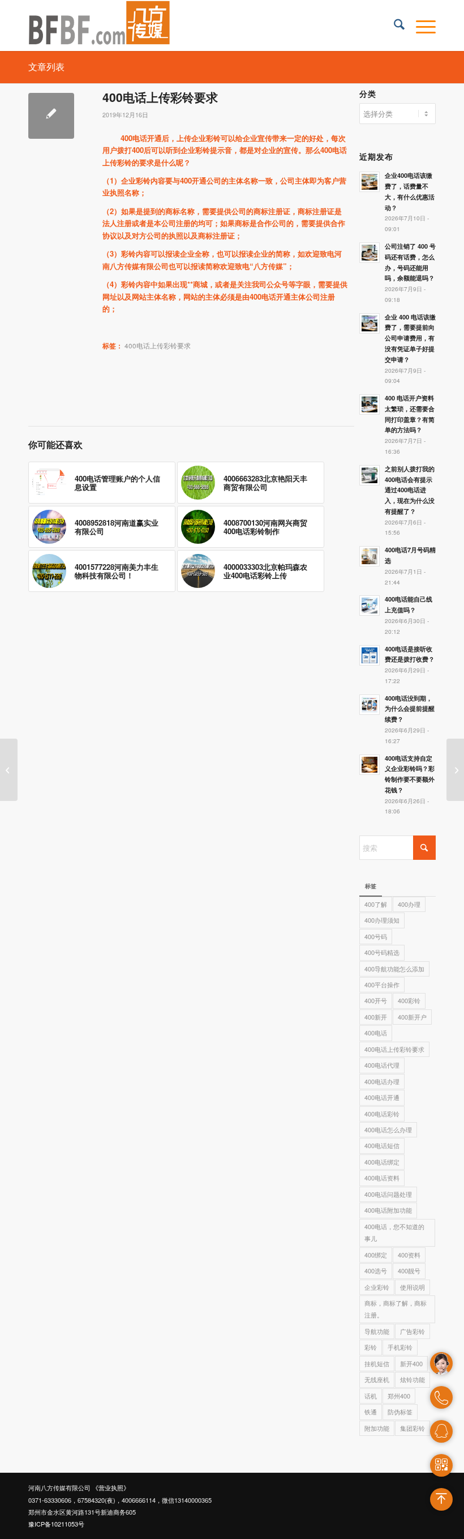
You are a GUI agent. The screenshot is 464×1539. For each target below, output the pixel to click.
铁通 (370, 1411)
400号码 (375, 936)
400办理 (409, 904)
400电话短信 (381, 1145)
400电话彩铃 (381, 1113)
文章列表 (46, 66)
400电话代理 (381, 1064)
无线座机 (376, 1379)
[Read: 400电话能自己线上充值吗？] (369, 605)
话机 (370, 1395)
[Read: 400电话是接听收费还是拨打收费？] (369, 655)
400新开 (375, 1016)
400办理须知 (381, 919)
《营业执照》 (111, 1487)
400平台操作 (381, 984)
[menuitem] (394, 25)
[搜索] (394, 25)
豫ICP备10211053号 (56, 1523)
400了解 (375, 904)
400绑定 (375, 1254)
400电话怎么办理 (388, 1129)
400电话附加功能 (388, 1209)
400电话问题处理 (388, 1194)
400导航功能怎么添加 (394, 968)
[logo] (99, 25)
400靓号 (409, 1270)
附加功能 (376, 1428)
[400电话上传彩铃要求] (51, 116)
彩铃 (370, 1347)
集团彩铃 (412, 1428)
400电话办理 (381, 1081)
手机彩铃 (400, 1347)
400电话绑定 (381, 1161)
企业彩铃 (376, 1286)
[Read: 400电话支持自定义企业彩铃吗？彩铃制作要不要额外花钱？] (369, 764)
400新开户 (412, 1016)
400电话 (375, 1032)
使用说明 (412, 1286)
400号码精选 (381, 952)
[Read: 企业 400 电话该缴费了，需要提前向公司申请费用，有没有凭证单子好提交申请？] (369, 323)
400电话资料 (381, 1177)
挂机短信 (376, 1363)
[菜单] (420, 25)
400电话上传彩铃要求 (157, 345)
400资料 (409, 1254)
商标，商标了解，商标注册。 (395, 1308)
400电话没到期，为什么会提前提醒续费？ (410, 709)
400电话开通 (381, 1097)
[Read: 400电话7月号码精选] (369, 556)
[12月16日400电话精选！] (9, 770)
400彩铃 (409, 1000)
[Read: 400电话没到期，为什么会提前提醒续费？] (369, 704)
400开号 (375, 1000)
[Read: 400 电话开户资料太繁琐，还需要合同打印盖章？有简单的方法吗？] (369, 404)
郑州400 (399, 1395)
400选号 (375, 1270)
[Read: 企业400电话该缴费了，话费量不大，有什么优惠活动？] (369, 182)
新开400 (411, 1363)
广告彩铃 (412, 1331)
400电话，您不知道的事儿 (394, 1232)
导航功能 (376, 1331)
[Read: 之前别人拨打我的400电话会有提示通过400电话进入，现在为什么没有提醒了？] (369, 475)
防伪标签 (400, 1411)
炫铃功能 (412, 1379)
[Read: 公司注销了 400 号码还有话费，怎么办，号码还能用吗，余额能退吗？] (369, 252)
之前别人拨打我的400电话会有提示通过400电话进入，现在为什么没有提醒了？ (410, 489)
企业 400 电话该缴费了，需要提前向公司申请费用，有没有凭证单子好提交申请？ (410, 338)
